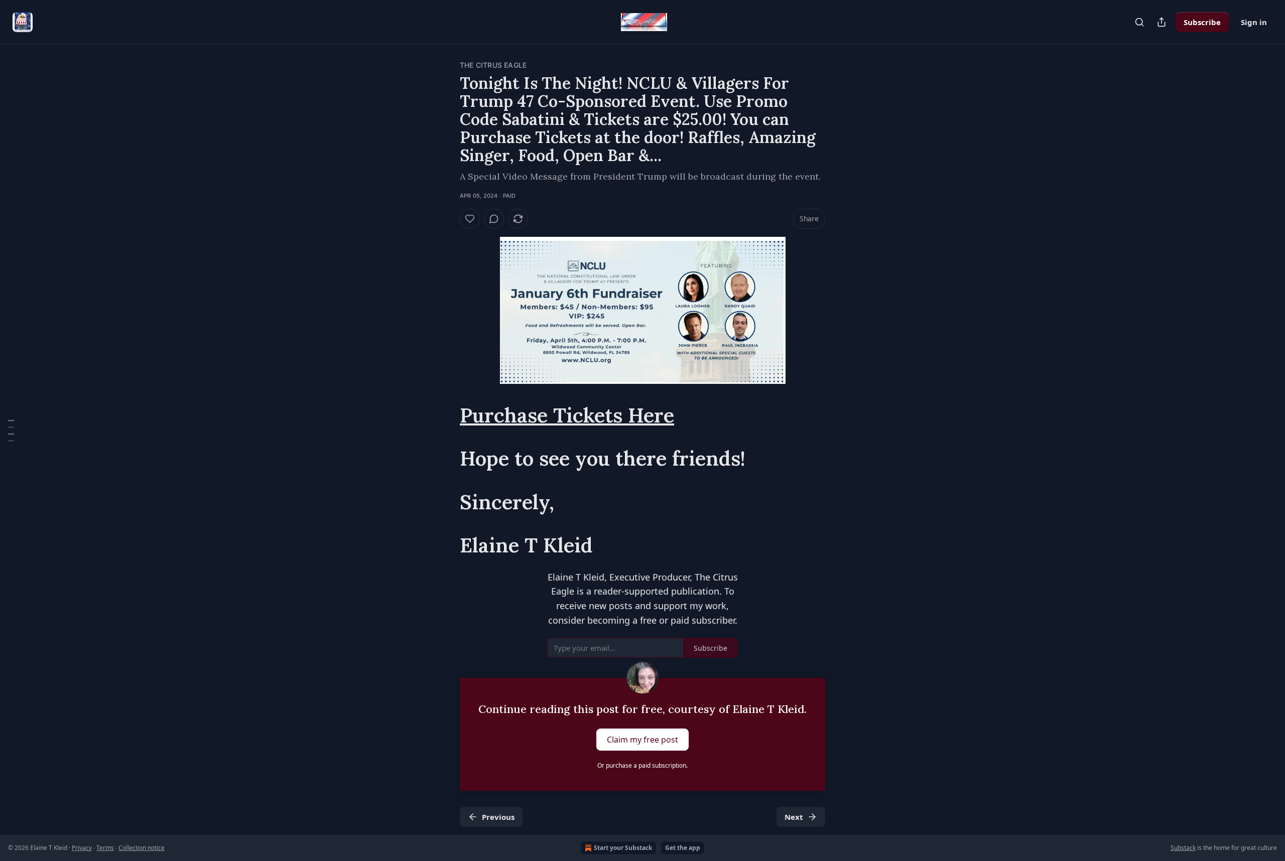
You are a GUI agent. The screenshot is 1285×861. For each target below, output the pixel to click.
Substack (1183, 847)
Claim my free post (642, 739)
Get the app (682, 847)
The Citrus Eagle (493, 65)
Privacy (82, 847)
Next (794, 817)
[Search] (1139, 22)
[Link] (446, 415)
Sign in (1254, 22)
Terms (105, 847)
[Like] (470, 219)
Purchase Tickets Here (567, 415)
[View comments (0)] (494, 219)
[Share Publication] (1161, 22)
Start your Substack (623, 847)
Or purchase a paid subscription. (642, 765)
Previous (498, 817)
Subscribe (1202, 22)
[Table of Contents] (11, 430)
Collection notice (141, 847)
